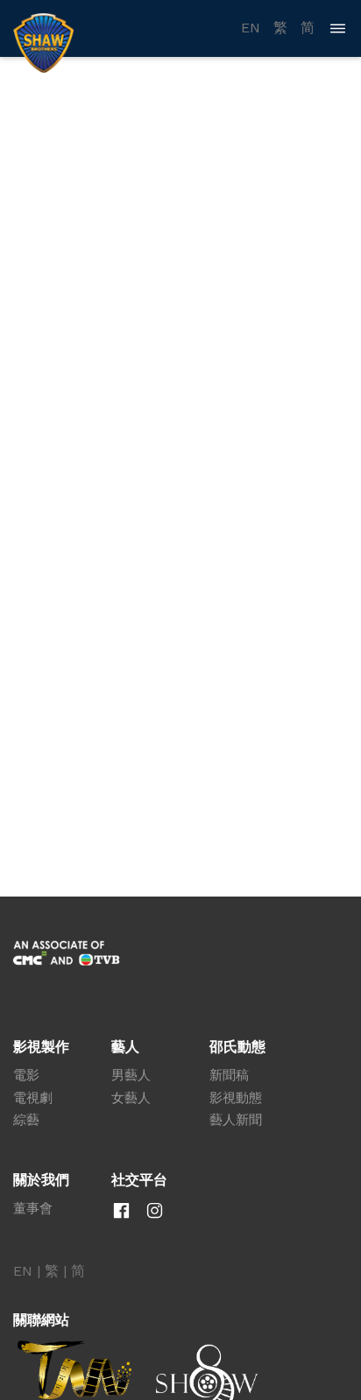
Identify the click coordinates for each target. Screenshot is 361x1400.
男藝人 (131, 1075)
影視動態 (235, 1098)
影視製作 (41, 1047)
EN (250, 28)
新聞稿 (229, 1075)
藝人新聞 (235, 1120)
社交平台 (139, 1180)
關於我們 (41, 1180)
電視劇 (33, 1098)
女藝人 (131, 1098)
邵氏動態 (237, 1047)
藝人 (125, 1047)
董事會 (33, 1208)
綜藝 (26, 1120)
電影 (26, 1075)
